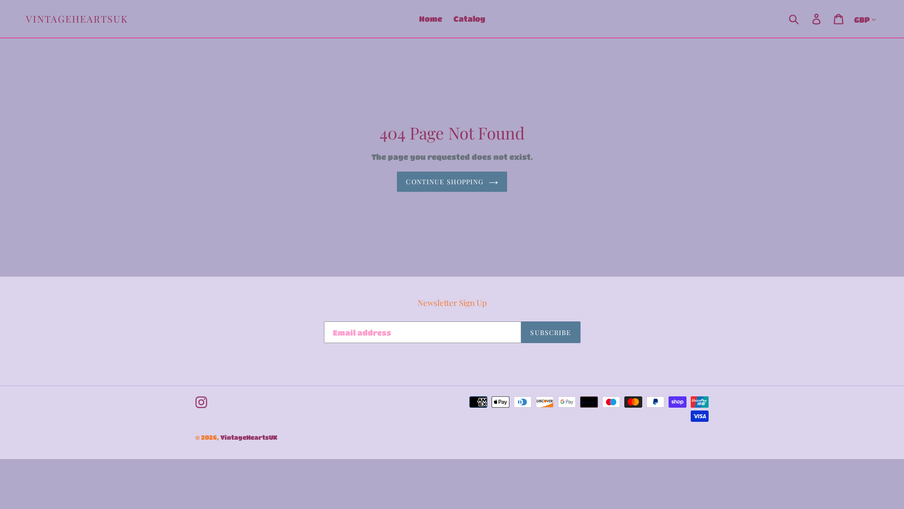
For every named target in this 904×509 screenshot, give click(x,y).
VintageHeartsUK (77, 19)
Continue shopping (445, 181)
